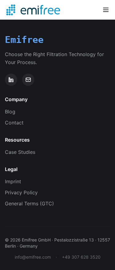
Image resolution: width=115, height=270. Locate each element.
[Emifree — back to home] (11, 10)
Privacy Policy (21, 192)
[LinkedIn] (11, 80)
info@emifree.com (33, 257)
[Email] (28, 80)
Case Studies (20, 152)
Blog (10, 111)
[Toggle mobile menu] (106, 10)
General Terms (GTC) (29, 203)
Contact (14, 123)
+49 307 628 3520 (81, 257)
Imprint (13, 181)
